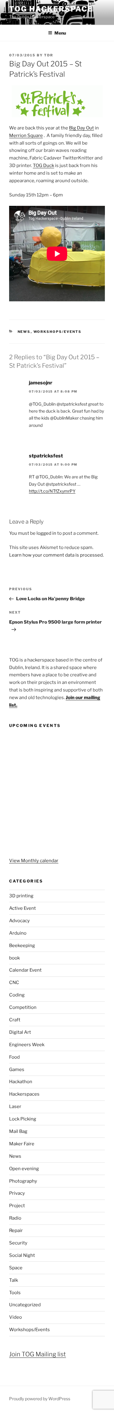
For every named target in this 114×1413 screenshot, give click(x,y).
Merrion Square (26, 135)
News (24, 332)
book (14, 958)
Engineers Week (26, 1044)
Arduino (17, 933)
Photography (23, 1181)
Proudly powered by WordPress (39, 1398)
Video (15, 1317)
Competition (22, 1007)
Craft (14, 1020)
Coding (17, 995)
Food (14, 1057)
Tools (15, 1292)
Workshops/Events (57, 332)
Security (18, 1243)
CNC (14, 982)
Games (16, 1069)
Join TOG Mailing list (37, 1354)
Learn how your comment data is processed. (56, 555)
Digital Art (20, 1032)
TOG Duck (43, 165)
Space (15, 1268)
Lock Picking (22, 1119)
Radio (15, 1218)
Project (17, 1205)
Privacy (17, 1193)
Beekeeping (22, 945)
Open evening (24, 1168)
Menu (60, 32)
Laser (15, 1106)
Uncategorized (25, 1305)
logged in (46, 533)
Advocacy (19, 920)
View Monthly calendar (33, 860)
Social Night (22, 1255)
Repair (16, 1230)
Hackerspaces (24, 1094)
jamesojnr (40, 383)
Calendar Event (25, 970)
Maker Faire (21, 1144)
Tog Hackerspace (51, 9)
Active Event (22, 908)
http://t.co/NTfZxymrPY (52, 491)
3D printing (21, 896)
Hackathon (20, 1081)
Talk (13, 1280)
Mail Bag (18, 1131)
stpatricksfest (46, 456)
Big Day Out (81, 128)
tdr (48, 55)
